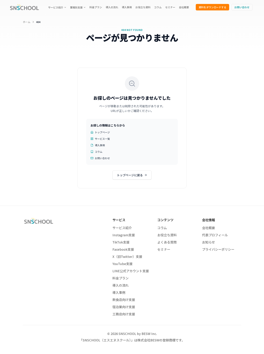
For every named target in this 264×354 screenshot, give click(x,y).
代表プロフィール (215, 235)
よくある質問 (167, 242)
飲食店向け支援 (123, 299)
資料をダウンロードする (212, 7)
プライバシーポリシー (218, 249)
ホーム (26, 22)
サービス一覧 (102, 139)
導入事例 (127, 7)
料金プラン (95, 7)
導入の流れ (112, 7)
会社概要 (184, 7)
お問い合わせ (241, 7)
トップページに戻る (130, 175)
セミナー (170, 7)
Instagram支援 (123, 235)
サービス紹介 (55, 7)
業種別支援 (76, 7)
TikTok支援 (120, 242)
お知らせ (208, 242)
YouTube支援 (122, 263)
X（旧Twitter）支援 (127, 256)
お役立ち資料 (142, 7)
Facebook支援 (123, 249)
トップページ (102, 132)
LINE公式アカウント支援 (130, 270)
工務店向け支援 (123, 314)
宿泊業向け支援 (123, 306)
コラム (158, 7)
